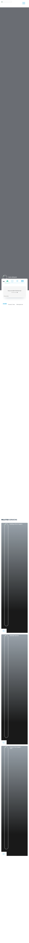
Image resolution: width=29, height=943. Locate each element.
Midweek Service (14, 635)
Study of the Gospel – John (15, 747)
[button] (10, 303)
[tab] (7, 281)
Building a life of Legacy (16, 524)
